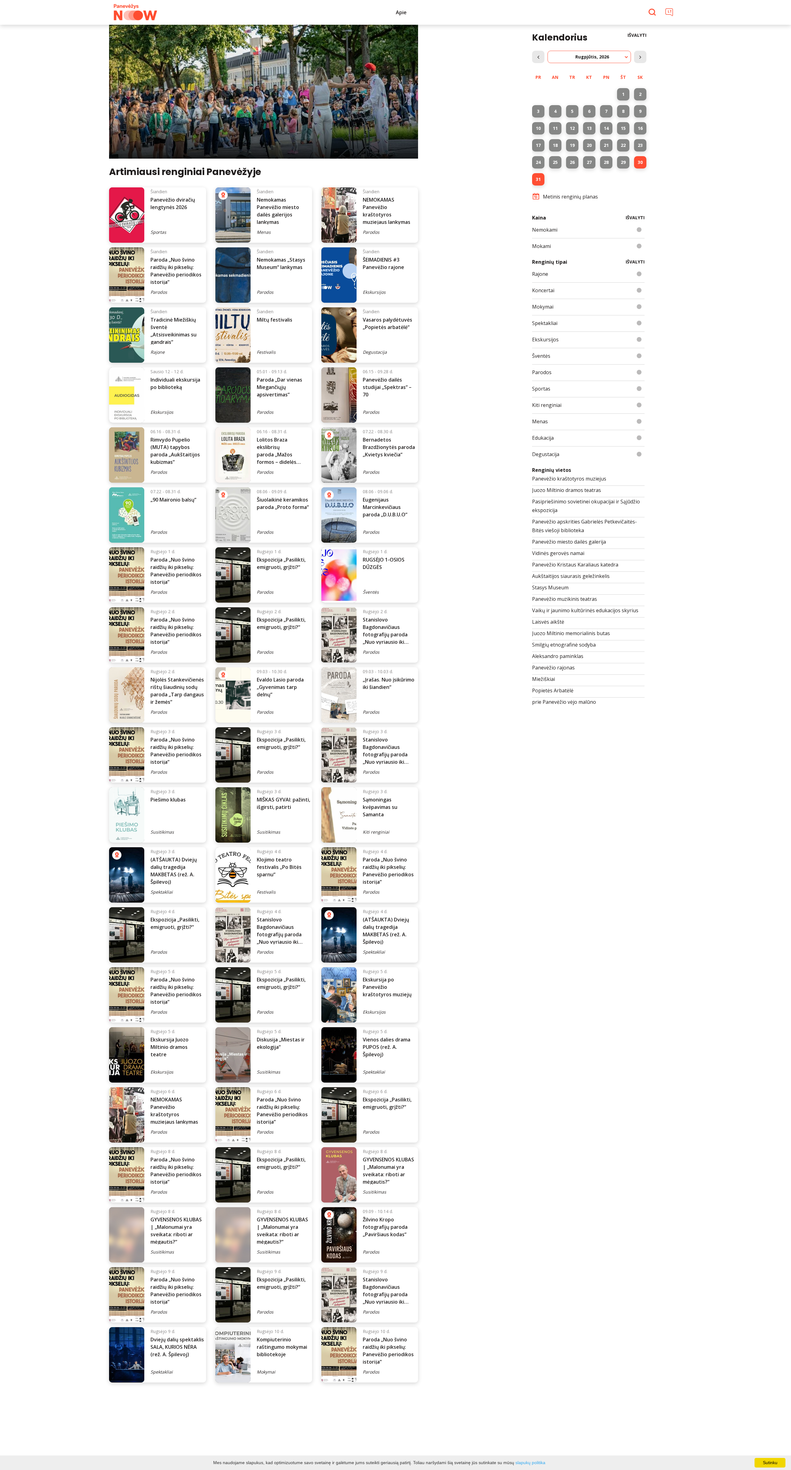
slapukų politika (530, 1462)
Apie (401, 12)
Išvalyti (637, 35)
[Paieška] (653, 12)
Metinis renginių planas (570, 196)
